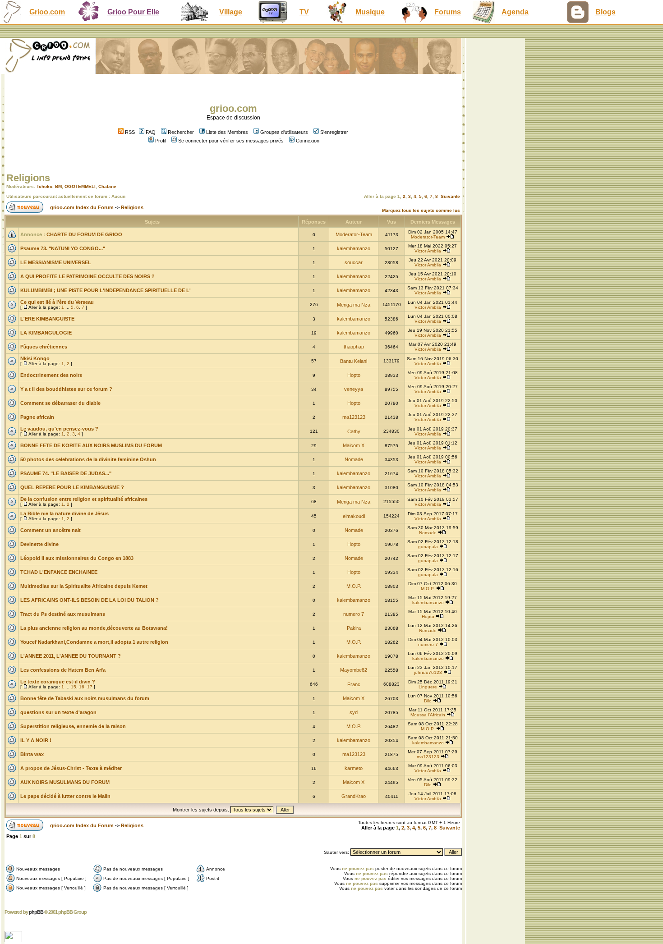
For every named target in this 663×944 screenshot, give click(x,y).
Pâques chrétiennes (43, 346)
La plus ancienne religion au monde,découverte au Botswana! (94, 628)
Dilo (428, 700)
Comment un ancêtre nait (50, 530)
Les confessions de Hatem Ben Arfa (63, 670)
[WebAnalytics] (14, 940)
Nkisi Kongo (35, 358)
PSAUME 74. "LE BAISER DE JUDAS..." (65, 473)
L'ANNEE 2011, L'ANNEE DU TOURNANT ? (70, 656)
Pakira (354, 628)
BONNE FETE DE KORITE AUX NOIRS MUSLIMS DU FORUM (91, 445)
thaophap (354, 346)
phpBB (36, 912)
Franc (353, 684)
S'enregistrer (334, 132)
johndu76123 (428, 672)
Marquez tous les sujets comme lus (421, 210)
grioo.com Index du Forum (82, 207)
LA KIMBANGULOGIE (46, 332)
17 (89, 686)
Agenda (515, 12)
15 (73, 686)
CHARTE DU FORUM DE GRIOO (84, 234)
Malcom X (353, 445)
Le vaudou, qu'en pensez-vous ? (59, 428)
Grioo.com (47, 12)
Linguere (428, 686)
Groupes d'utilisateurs (284, 132)
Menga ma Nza (353, 304)
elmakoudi (354, 516)
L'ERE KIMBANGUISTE (47, 318)
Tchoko (44, 186)
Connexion (307, 140)
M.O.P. (353, 586)
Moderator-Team (354, 234)
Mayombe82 (353, 670)
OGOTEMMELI (80, 186)
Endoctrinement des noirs (51, 375)
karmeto (354, 768)
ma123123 (353, 417)
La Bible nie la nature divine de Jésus (64, 513)
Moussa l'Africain (427, 714)
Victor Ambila (427, 250)
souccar (354, 262)
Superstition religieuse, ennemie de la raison (73, 726)
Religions (28, 177)
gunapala (428, 546)
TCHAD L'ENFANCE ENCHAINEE (58, 572)
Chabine (107, 186)
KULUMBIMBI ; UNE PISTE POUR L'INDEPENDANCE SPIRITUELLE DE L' (105, 290)
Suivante (450, 196)
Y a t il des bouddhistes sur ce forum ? (66, 389)
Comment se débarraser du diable (60, 403)
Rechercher (181, 132)
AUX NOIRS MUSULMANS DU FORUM (65, 782)
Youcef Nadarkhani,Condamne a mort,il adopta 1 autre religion (94, 642)
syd (354, 712)
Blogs (605, 12)
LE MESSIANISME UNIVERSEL (55, 262)
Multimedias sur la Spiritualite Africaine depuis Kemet (83, 586)
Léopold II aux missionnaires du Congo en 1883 (77, 558)
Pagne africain (37, 417)
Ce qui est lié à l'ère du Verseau (57, 302)
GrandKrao (353, 796)
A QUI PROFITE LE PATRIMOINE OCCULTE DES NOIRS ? (87, 276)
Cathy (353, 431)
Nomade (354, 459)
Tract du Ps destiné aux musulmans (62, 614)
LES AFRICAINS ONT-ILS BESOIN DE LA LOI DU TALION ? (89, 600)
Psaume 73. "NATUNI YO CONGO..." (62, 248)
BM (58, 186)
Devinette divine (39, 544)
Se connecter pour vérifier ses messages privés (231, 140)
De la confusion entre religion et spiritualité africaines (83, 499)
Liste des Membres (227, 132)
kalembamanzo (353, 248)
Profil (160, 140)
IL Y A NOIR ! (35, 740)
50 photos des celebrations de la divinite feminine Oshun (88, 459)
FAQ (151, 132)
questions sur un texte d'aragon (58, 712)
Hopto (353, 375)
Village (230, 12)
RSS (129, 132)
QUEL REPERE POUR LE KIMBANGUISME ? (72, 487)
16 (81, 686)
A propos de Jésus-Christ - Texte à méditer (71, 768)
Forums (447, 12)
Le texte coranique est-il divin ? (57, 681)
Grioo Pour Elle (133, 12)
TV (304, 12)
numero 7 (353, 614)
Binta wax (32, 754)
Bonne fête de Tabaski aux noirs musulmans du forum (84, 698)
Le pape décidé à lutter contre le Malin (65, 796)
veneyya (353, 389)
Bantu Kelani (353, 361)
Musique (370, 12)
